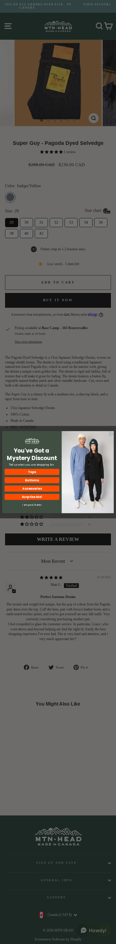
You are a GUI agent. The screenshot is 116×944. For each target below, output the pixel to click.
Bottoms (32, 480)
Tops (32, 471)
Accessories (32, 488)
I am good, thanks (32, 505)
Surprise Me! (32, 496)
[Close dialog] (111, 434)
